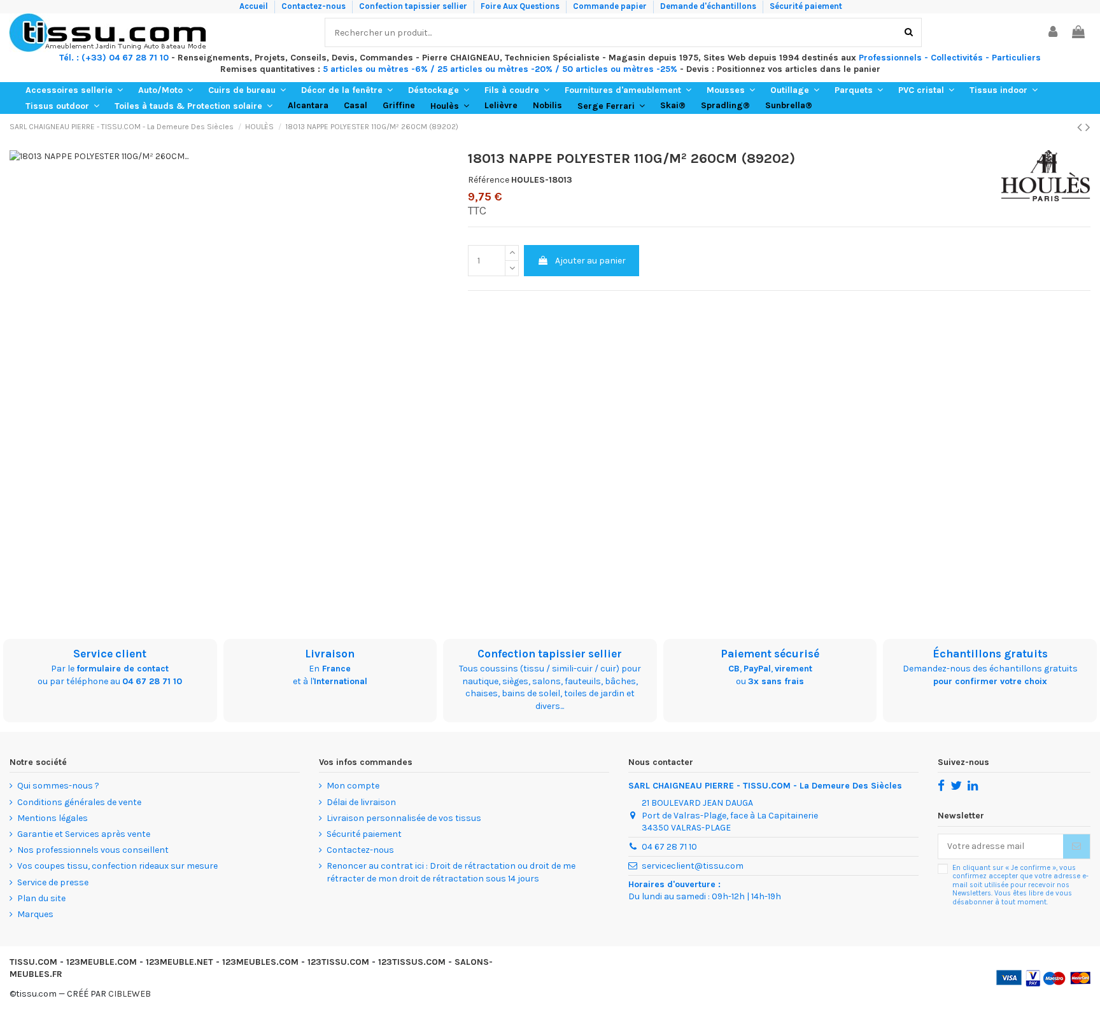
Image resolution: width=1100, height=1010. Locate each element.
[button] (74, 90)
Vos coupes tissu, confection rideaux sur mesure (117, 865)
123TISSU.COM (338, 962)
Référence (488, 179)
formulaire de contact (122, 668)
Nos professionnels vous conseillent (93, 850)
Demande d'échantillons (709, 6)
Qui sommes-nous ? (58, 785)
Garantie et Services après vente (83, 834)
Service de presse (52, 882)
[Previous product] (1081, 127)
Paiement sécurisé (770, 653)
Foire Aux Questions (521, 6)
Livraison (330, 653)
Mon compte (353, 785)
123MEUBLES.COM (260, 962)
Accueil (254, 6)
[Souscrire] (1076, 846)
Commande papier (611, 6)
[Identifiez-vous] (1053, 32)
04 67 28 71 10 (152, 681)
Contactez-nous (314, 6)
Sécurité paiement (806, 6)
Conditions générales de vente (79, 802)
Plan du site (41, 898)
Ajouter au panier (590, 260)
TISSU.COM (33, 962)
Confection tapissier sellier (414, 6)
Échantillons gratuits (990, 653)
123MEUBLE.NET (179, 962)
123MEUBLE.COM (101, 962)
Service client (109, 653)
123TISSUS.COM (412, 962)
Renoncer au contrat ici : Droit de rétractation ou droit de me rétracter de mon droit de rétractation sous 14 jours (451, 872)
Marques (35, 914)
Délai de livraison (361, 802)
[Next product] (1087, 127)
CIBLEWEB (129, 993)
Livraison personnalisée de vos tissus (404, 818)
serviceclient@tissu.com (693, 865)
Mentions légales (52, 818)
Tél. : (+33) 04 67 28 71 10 (114, 57)
